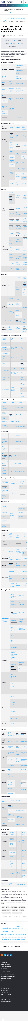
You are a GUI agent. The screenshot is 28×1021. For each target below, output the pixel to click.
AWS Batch (11, 213)
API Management (20, 810)
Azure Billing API (19, 441)
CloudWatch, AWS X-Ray (4, 339)
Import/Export (24, 776)
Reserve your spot (14, 12)
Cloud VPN (18, 543)
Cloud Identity (22, 595)
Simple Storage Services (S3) (11, 734)
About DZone (4, 962)
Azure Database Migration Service (25, 329)
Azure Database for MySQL (25, 284)
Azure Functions (25, 269)
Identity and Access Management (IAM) (13, 595)
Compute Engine (18, 196)
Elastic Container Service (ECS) (11, 241)
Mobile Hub (4, 506)
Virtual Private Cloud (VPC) (10, 535)
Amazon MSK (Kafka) (5, 490)
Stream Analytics (18, 169)
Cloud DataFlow (18, 145)
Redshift (11, 127)
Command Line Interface (5, 371)
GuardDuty (13, 711)
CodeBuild (4, 343)
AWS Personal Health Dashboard (4, 471)
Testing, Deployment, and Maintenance (15, 18)
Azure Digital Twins (20, 426)
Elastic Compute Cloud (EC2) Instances (11, 199)
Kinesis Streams (3, 417)
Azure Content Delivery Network (20, 816)
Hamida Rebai (9, 35)
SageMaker (4, 69)
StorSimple (23, 769)
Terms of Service (5, 988)
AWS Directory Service (13, 629)
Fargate (11, 233)
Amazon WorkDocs (12, 844)
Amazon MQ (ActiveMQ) (4, 486)
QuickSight (12, 183)
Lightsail (11, 192)
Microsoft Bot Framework (19, 77)
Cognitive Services (20, 109)
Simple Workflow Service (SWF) (12, 864)
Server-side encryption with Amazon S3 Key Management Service (14, 654)
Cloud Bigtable (17, 298)
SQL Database (24, 277)
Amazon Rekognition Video (4, 106)
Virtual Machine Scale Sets (25, 219)
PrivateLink (11, 571)
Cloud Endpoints (10, 805)
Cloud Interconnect (11, 814)
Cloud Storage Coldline (17, 760)
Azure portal (17, 448)
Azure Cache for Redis (25, 321)
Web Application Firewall (13, 676)
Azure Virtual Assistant (19, 118)
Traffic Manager (24, 553)
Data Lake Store (24, 177)
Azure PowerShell (23, 372)
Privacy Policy (4, 990)
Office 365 (23, 841)
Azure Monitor (22, 339)
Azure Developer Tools (23, 357)
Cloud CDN (10, 819)
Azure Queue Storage (23, 482)
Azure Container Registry (25, 249)
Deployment (5, 20)
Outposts (12, 873)
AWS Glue (12, 157)
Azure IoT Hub (19, 403)
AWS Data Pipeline (12, 152)
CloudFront (4, 817)
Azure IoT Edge (19, 407)
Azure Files (23, 746)
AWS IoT (4, 403)
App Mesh (11, 263)
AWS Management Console (4, 448)
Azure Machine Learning (19, 66)
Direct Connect (11, 558)
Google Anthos (10, 455)
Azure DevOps (22, 348)
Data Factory (23, 157)
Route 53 (11, 551)
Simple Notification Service (4, 496)
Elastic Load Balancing (11, 578)
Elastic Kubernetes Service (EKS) (11, 256)
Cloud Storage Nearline (17, 753)
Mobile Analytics (4, 525)
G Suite (18, 841)
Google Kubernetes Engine (18, 233)
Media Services (24, 857)
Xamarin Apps (22, 508)
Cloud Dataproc (18, 207)
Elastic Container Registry (11, 249)
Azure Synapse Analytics (24, 127)
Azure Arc (23, 870)
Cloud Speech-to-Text (11, 98)
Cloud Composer (18, 162)
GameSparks (12, 852)
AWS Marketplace (4, 883)
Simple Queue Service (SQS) (5, 481)
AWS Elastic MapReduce (11, 207)
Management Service (21, 663)
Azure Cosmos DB (25, 306)
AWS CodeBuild (5, 363)
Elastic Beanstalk (4, 800)
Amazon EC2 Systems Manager (5, 463)
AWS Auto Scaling (11, 219)
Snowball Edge (10, 788)
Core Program (4, 980)
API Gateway (4, 807)
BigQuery (18, 127)
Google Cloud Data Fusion (18, 328)
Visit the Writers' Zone (6, 983)
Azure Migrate (18, 455)
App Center (21, 504)
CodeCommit (5, 349)
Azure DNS (25, 548)
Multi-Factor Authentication (14, 621)
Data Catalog (23, 162)
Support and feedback (6, 964)
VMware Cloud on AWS (11, 226)
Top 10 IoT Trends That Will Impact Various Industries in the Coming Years (14, 935)
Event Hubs (18, 414)
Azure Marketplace (21, 884)
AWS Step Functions (12, 833)
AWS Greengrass (4, 407)
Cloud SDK (13, 368)
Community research (6, 966)
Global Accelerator (4, 824)
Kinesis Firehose (4, 412)
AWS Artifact (14, 718)
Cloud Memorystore (18, 320)
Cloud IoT (11, 403)
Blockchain (4, 421)
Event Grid (22, 494)
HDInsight (24, 145)
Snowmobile (10, 793)
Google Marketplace (12, 883)
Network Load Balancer (11, 564)
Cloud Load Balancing (18, 584)
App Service (18, 800)
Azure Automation (23, 378)
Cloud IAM (21, 612)
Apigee (9, 810)
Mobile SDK (4, 512)
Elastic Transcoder (12, 857)
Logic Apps (23, 833)
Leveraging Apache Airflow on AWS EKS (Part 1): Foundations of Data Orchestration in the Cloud (12, 927)
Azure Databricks (24, 136)
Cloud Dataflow (18, 175)
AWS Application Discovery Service (4, 456)
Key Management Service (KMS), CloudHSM (13, 666)
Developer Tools (14, 357)
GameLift (12, 848)
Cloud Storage (17, 733)
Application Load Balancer (11, 585)
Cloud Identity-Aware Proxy (22, 603)
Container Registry (18, 248)
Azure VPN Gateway (25, 543)
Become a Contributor (6, 978)
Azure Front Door (20, 824)
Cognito (3, 516)
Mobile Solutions (12, 514)
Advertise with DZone (6, 971)
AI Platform (11, 69)
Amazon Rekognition (4, 112)
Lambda (11, 268)
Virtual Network (24, 535)
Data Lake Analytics (24, 174)
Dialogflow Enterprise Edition (11, 83)
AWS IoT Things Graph (5, 425)
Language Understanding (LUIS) (19, 90)
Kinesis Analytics (12, 172)
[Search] (26, 2)
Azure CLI (23, 368)
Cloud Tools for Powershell (14, 372)
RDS (9, 286)
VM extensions (23, 383)
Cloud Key (21, 668)
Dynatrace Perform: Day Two (8, 931)
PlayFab (24, 850)
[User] (22, 2)
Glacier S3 (10, 759)
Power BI (24, 183)
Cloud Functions (13, 493)
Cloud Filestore (17, 746)
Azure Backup (24, 765)
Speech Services (19, 83)
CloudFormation (5, 389)
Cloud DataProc (18, 136)
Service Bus (22, 486)
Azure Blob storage (23, 733)
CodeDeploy (4, 347)
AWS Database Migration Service (10, 328)
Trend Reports (10, 5)
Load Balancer (24, 564)
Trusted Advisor (3, 435)
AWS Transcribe (4, 96)
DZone (2, 18)
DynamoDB (10, 298)
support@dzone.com (6, 1001)
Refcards (3, 5)
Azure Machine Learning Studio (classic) (19, 72)
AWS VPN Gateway (11, 543)
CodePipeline (5, 353)
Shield (12, 724)
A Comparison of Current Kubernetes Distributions (13, 939)
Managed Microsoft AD (22, 628)
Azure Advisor (18, 435)
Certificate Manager (13, 703)
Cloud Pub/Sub (11, 414)
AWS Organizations (14, 612)
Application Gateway (25, 584)
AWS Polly (4, 101)
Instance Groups (17, 219)
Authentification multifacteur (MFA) (22, 621)
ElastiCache (10, 320)
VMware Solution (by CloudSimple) (19, 226)
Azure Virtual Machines (25, 197)
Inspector (13, 696)
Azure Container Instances (25, 237)
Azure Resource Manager (22, 395)
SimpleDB (10, 304)
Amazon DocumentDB (11, 311)
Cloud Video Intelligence (11, 108)
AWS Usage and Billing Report (4, 441)
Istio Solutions (18, 263)
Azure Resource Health (20, 471)
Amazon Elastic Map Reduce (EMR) (11, 136)
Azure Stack (23, 875)
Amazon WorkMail (12, 838)
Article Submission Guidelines (8, 976)
